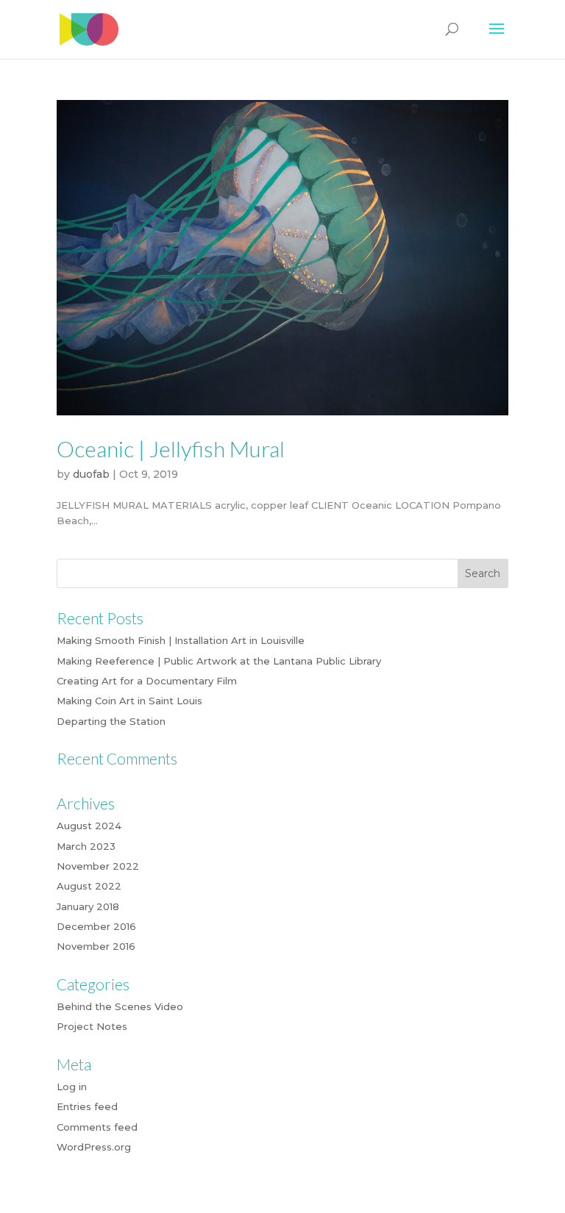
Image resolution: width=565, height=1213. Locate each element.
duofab (91, 474)
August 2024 (89, 825)
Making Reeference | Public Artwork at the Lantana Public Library (219, 661)
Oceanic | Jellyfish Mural (171, 448)
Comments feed (97, 1127)
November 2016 (96, 946)
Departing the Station (111, 721)
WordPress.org (94, 1147)
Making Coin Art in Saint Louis (129, 700)
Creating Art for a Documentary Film (147, 681)
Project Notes (92, 1026)
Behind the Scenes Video (120, 1006)
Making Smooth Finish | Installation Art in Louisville (181, 640)
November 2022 (98, 866)
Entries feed (87, 1106)
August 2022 (89, 886)
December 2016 (96, 926)
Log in (72, 1086)
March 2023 (86, 846)
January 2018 (88, 906)
